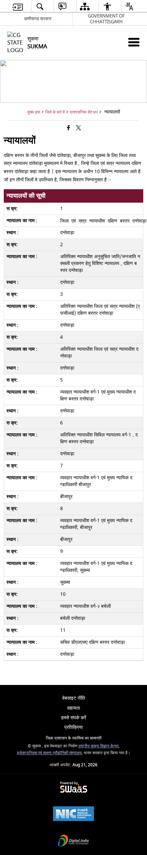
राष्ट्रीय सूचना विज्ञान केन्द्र (98, 746)
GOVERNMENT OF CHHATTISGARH (106, 19)
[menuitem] (17, 6)
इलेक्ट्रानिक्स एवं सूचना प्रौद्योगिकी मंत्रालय (49, 753)
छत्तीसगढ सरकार (38, 18)
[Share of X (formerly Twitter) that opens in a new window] (78, 128)
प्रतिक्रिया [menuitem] (73, 727)
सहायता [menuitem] (73, 708)
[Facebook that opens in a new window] (68, 128)
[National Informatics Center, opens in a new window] (73, 814)
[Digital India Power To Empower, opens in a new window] (73, 841)
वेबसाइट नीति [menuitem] (73, 698)
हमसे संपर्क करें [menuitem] (73, 717)
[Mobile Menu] (134, 42)
